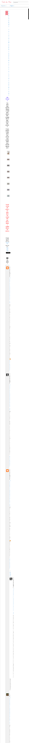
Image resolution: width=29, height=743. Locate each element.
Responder (10, 684)
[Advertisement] (17, 33)
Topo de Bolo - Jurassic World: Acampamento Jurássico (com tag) (8, 53)
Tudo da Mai (7, 243)
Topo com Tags (7, 249)
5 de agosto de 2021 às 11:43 (13, 601)
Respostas (10, 574)
